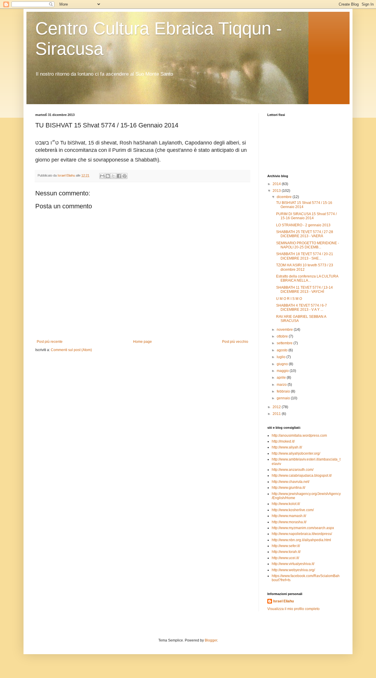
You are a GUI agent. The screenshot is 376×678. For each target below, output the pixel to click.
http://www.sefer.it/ (286, 546)
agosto (282, 350)
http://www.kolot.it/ (286, 504)
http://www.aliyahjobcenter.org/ (296, 453)
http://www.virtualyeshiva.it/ (293, 564)
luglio (281, 357)
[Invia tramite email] (102, 176)
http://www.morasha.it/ (289, 522)
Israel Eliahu (283, 601)
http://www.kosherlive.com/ (293, 510)
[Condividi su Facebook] (119, 176)
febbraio (284, 391)
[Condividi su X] (113, 176)
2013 (277, 191)
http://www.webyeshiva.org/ (293, 570)
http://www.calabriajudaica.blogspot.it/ (302, 475)
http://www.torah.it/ (286, 552)
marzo (282, 385)
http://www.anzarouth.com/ (292, 470)
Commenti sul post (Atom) (71, 350)
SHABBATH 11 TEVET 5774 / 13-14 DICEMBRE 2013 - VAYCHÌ (304, 289)
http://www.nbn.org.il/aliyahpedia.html (301, 540)
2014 (277, 184)
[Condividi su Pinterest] (124, 176)
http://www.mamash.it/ (289, 516)
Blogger (211, 640)
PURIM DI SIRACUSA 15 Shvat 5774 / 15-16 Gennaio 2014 (306, 216)
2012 (277, 407)
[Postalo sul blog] (108, 176)
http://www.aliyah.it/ (287, 447)
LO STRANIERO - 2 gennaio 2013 (303, 225)
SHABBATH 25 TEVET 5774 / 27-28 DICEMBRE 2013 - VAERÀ (304, 234)
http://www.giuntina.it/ (288, 488)
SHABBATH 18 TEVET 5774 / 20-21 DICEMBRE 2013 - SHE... (304, 256)
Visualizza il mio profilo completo (293, 609)
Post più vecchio (235, 342)
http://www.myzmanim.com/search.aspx (303, 528)
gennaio (284, 398)
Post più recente (50, 342)
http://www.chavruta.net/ (290, 482)
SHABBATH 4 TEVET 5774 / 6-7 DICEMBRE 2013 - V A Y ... (301, 307)
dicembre (285, 197)
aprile (282, 377)
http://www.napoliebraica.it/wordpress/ (302, 534)
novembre (285, 330)
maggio (283, 371)
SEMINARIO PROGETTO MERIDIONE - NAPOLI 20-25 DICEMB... (307, 245)
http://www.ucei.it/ (285, 558)
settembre (285, 343)
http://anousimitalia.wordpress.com (299, 435)
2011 (277, 414)
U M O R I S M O (289, 299)
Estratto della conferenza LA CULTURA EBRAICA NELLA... (307, 278)
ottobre (283, 336)
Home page (142, 342)
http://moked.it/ (283, 441)
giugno (283, 364)
